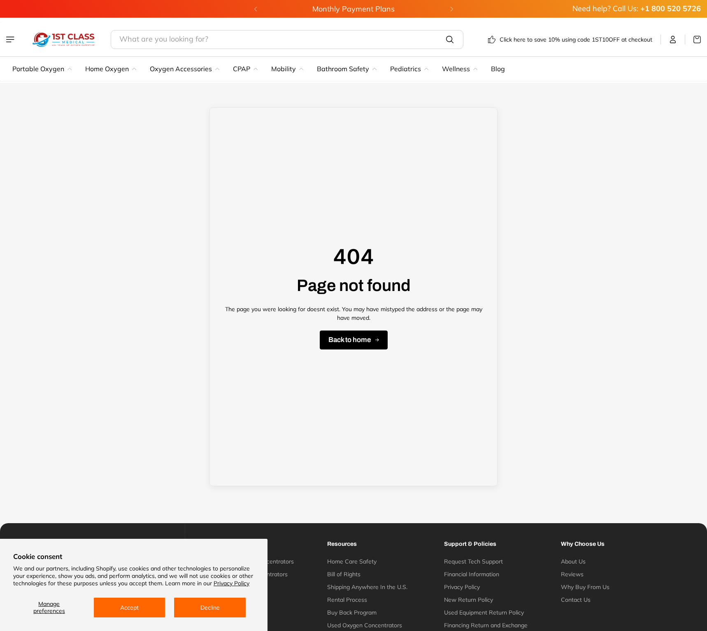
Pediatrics (405, 69)
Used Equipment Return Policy (484, 612)
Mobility (283, 69)
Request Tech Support (473, 561)
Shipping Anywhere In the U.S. (367, 587)
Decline (210, 607)
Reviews (572, 574)
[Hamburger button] (11, 39)
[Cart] (693, 39)
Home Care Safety (352, 561)
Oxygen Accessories (181, 69)
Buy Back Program (352, 612)
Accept (129, 607)
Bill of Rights (343, 574)
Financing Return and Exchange (486, 625)
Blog (498, 69)
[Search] (450, 39)
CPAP (241, 69)
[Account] (673, 39)
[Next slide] (451, 9)
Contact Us (576, 599)
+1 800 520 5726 (670, 8)
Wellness (456, 69)
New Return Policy (468, 599)
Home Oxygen (107, 69)
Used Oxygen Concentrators (364, 625)
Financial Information (471, 574)
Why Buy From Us (585, 587)
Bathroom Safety (343, 69)
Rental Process (347, 599)
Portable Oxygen (38, 69)
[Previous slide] (255, 9)
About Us (573, 561)
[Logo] (63, 39)
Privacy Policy (231, 583)
